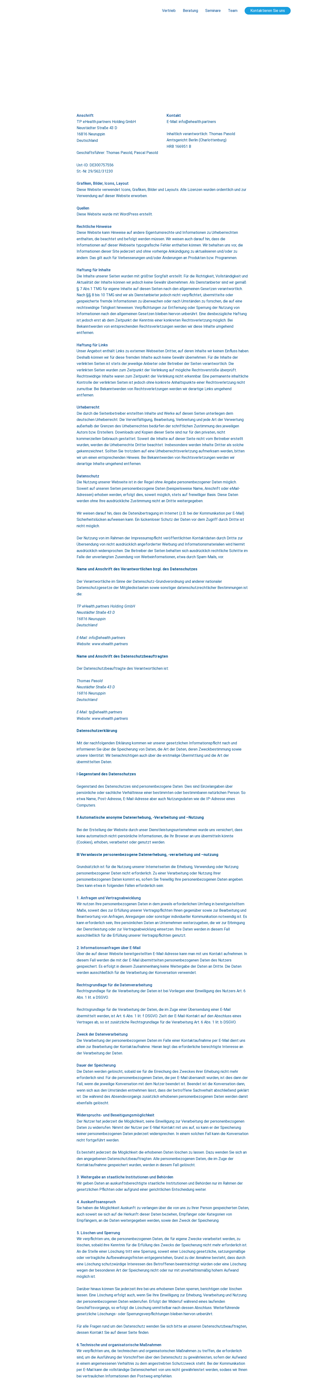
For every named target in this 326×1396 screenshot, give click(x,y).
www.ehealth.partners (110, 718)
